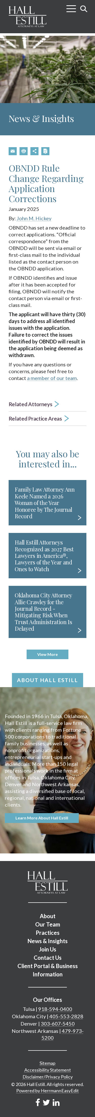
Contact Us (48, 957)
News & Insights (47, 941)
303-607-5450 (58, 1023)
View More (47, 654)
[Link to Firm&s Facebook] (37, 1102)
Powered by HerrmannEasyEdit (47, 1090)
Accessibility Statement (47, 1070)
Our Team (47, 924)
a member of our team (52, 378)
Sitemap (47, 1063)
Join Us (47, 949)
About (47, 916)
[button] (13, 151)
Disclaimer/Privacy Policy (48, 1076)
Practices (48, 932)
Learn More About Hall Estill (41, 817)
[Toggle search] (84, 8)
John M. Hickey (34, 218)
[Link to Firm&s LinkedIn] (56, 1102)
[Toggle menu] (71, 7)
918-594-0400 (55, 1009)
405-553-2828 (66, 1016)
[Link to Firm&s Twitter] (46, 1102)
